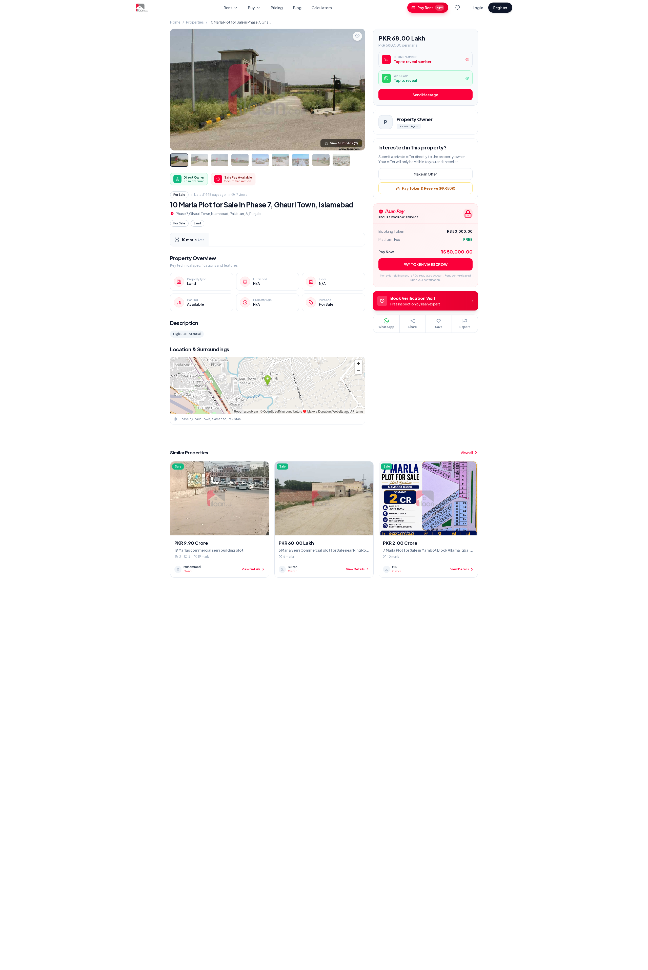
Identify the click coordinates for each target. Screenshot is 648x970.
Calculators (322, 7)
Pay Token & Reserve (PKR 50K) (428, 188)
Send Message (425, 95)
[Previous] (178, 89)
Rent (228, 7)
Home (175, 22)
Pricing (277, 7)
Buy (251, 7)
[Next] (357, 89)
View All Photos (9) (344, 143)
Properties (195, 22)
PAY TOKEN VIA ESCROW (425, 264)
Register (500, 7)
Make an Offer (425, 174)
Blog (297, 7)
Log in (478, 7)
